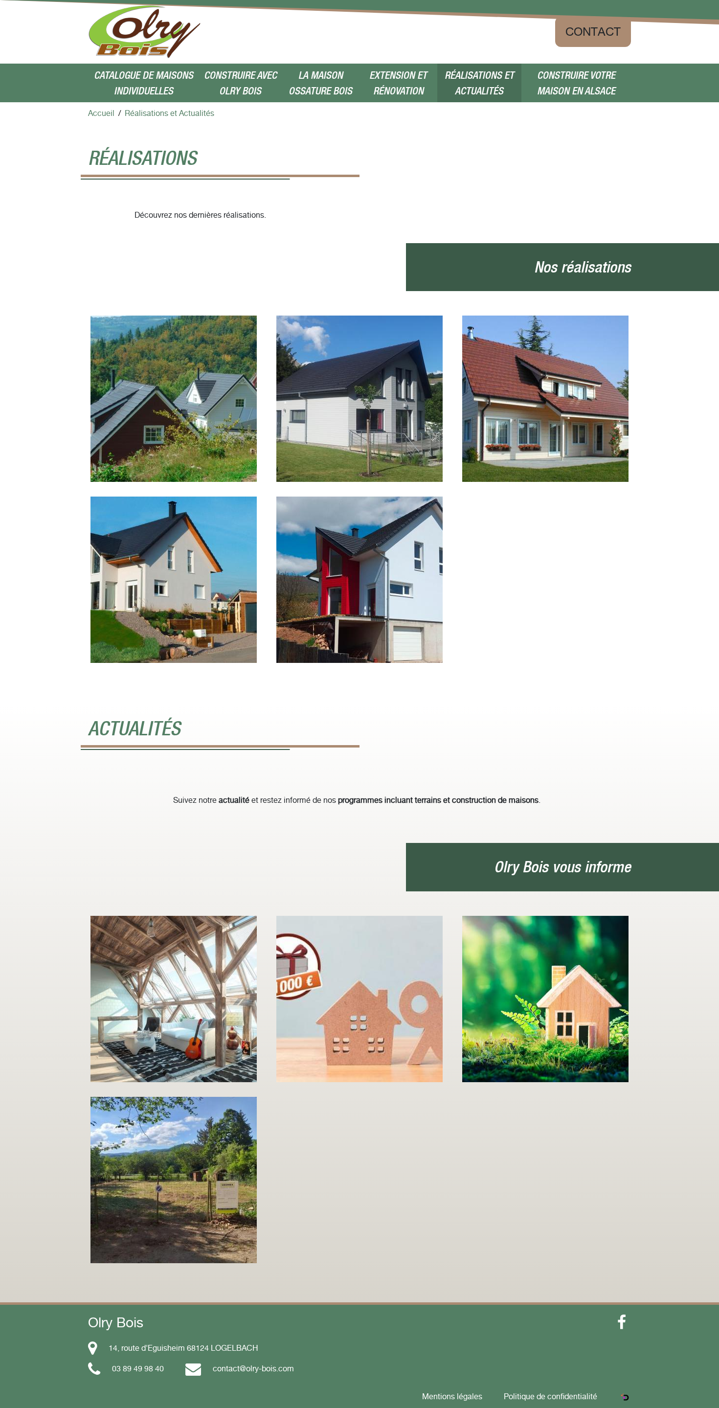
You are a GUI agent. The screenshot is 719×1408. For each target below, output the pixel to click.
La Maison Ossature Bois (320, 83)
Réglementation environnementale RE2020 (546, 1060)
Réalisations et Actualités (479, 83)
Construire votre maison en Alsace (576, 83)
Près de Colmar (545, 440)
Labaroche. (174, 434)
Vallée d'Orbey (359, 419)
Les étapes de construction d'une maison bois (173, 1048)
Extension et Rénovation (398, 83)
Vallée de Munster (173, 621)
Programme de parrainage (359, 1046)
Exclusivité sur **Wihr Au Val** (173, 1223)
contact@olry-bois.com (253, 1368)
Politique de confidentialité (550, 1396)
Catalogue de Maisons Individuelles (143, 83)
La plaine (359, 621)
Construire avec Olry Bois (240, 83)
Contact (593, 31)
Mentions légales (452, 1396)
